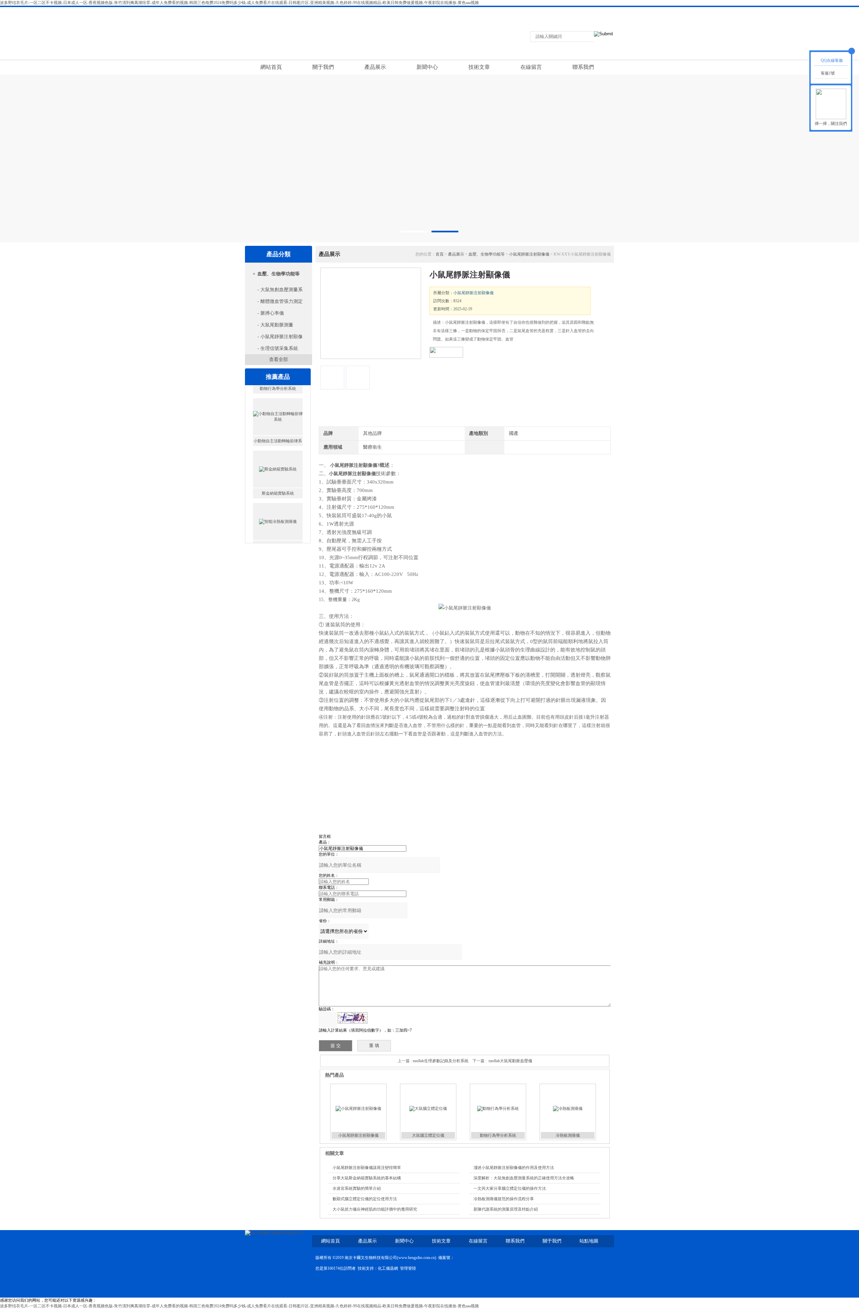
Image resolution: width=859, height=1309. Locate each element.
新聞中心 (427, 67)
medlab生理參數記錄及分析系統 (440, 1060)
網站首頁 (271, 67)
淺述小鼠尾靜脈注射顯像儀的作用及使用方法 (513, 1167)
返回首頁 (545, 11)
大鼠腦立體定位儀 (428, 1135)
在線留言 (596, 11)
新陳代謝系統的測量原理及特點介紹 (505, 1209)
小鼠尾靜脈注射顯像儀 (529, 254)
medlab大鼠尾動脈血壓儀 (510, 1060)
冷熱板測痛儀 (568, 1135)
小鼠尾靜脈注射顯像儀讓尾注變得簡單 (367, 1167)
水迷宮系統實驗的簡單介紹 (357, 1188)
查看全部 (278, 359)
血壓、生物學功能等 (278, 273)
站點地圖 (588, 1241)
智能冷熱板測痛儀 (278, 536)
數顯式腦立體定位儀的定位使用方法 (365, 1199)
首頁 (440, 254)
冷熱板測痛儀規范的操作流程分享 (503, 1199)
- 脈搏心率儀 (270, 313)
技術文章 (479, 67)
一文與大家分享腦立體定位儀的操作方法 (509, 1188)
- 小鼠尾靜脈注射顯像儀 (275, 338)
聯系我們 (571, 11)
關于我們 (323, 67)
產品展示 (375, 67)
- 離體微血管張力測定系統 (275, 303)
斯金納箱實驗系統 (278, 484)
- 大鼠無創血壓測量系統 (275, 291)
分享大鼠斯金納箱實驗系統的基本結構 (367, 1178)
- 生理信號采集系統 (277, 348)
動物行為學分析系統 (498, 1135)
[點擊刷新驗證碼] (353, 1018)
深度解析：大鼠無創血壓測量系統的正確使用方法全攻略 (523, 1178)
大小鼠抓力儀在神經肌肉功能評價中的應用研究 (375, 1209)
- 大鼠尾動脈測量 (275, 324)
